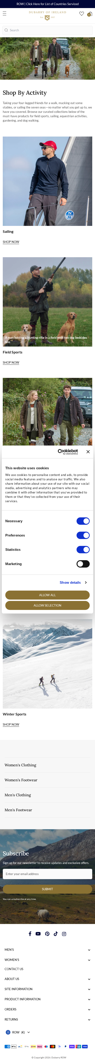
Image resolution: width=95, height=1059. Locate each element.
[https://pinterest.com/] (47, 933)
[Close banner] (88, 451)
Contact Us (14, 969)
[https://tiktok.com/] (56, 933)
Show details (70, 582)
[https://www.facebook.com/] (30, 933)
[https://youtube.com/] (38, 933)
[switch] (83, 535)
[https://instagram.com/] (64, 933)
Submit (47, 889)
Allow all (47, 595)
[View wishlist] (81, 14)
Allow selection (48, 605)
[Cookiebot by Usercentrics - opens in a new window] (59, 452)
